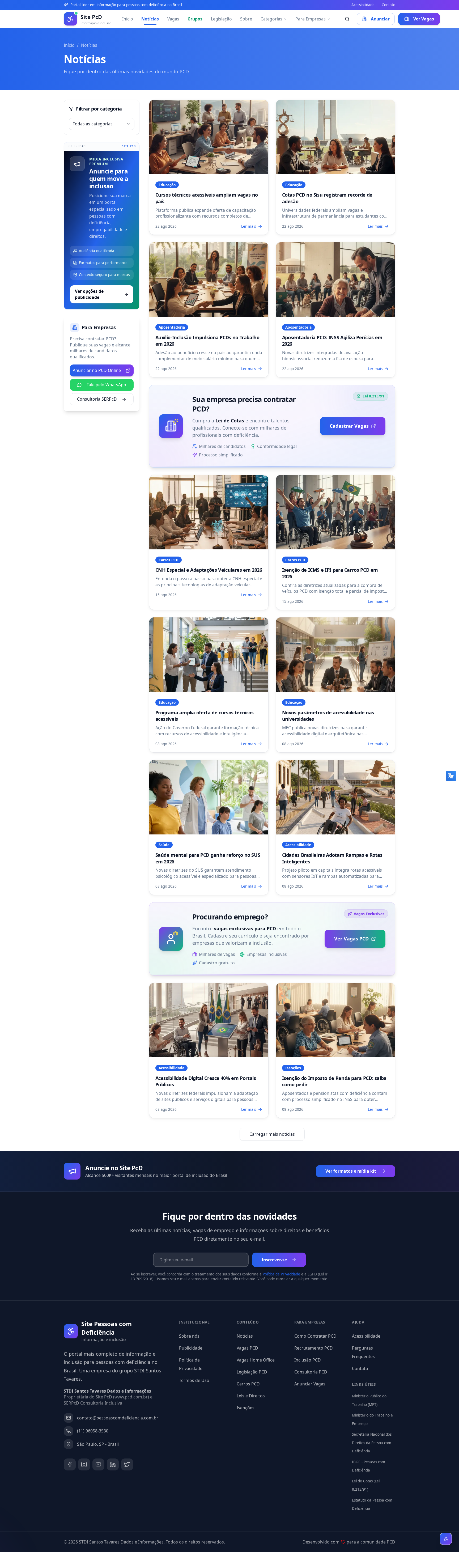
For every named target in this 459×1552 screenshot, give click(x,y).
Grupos (195, 19)
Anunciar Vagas (309, 1384)
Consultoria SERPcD (97, 399)
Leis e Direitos (251, 1396)
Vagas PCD (247, 1348)
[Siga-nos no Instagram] (84, 1464)
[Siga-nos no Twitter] (127, 1464)
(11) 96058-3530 (92, 1431)
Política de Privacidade (281, 1274)
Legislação (221, 19)
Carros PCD (248, 1384)
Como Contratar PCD (315, 1336)
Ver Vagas (423, 19)
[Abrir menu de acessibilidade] (446, 1539)
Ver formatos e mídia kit (350, 1171)
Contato (388, 4)
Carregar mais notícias (272, 1134)
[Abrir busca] (347, 19)
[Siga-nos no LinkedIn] (113, 1464)
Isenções (245, 1408)
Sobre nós (189, 1336)
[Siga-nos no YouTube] (98, 1464)
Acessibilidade (363, 4)
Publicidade (190, 1348)
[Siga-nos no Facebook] (70, 1464)
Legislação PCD (252, 1372)
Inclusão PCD (307, 1360)
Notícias (150, 19)
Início (127, 19)
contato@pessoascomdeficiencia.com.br (117, 1418)
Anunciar (380, 19)
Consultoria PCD (310, 1372)
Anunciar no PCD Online (97, 370)
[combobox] (101, 124)
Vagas (173, 19)
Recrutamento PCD (313, 1348)
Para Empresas (310, 19)
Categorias (271, 19)
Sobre (246, 19)
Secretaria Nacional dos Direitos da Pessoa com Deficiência (372, 1442)
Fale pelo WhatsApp (106, 385)
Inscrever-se (274, 1260)
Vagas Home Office (256, 1360)
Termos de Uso (194, 1380)
